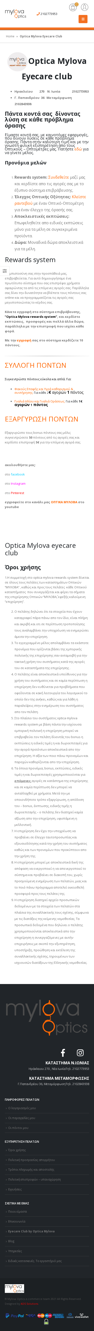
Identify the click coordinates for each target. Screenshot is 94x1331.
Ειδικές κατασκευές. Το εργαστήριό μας (35, 1261)
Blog (11, 1241)
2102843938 (80, 1084)
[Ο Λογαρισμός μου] (84, 8)
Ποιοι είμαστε (17, 1211)
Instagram (18, 483)
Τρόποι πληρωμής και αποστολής (31, 1169)
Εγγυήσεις (15, 1189)
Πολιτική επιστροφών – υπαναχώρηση (34, 1179)
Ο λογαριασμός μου (22, 1108)
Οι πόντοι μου (18, 1128)
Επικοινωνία (16, 1221)
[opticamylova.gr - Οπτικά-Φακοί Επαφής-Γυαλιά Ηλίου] (16, 14)
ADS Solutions (29, 1303)
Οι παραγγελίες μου (21, 1118)
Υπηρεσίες (15, 1251)
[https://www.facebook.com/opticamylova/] (63, 1054)
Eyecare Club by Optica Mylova (31, 1231)
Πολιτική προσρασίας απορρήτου (31, 1160)
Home (10, 36)
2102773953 (48, 14)
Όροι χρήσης (17, 1150)
